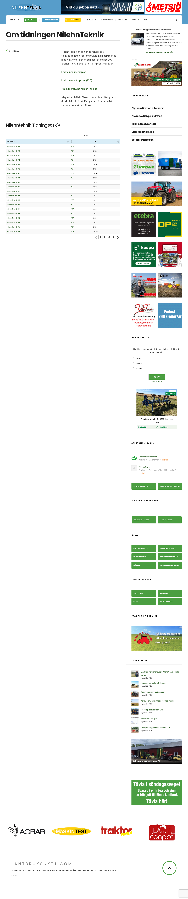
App (145, 20)
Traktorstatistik (167, 549)
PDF (72, 146)
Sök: (86, 135)
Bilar (135, 601)
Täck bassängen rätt (143, 124)
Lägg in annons (166, 520)
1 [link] (100, 237)
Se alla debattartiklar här (158, 52)
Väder (135, 20)
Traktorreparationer (169, 565)
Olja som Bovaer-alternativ (147, 108)
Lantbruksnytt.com (42, 864)
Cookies (14, 875)
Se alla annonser (140, 486)
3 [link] (109, 237)
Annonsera (107, 20)
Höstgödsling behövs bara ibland (155, 727)
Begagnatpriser (140, 549)
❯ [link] (118, 237)
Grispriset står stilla (142, 132)
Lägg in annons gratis (170, 486)
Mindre (139, 368)
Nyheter (14, 20)
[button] (68, 141)
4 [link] (113, 237)
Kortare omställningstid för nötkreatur (157, 700)
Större (138, 358)
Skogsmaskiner (167, 601)
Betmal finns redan (142, 139)
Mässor (136, 565)
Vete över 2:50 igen (149, 718)
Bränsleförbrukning (169, 557)
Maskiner (164, 593)
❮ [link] (96, 237)
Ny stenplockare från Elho (152, 709)
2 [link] (105, 237)
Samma (139, 363)
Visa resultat (156, 381)
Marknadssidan (140, 557)
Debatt (92, 20)
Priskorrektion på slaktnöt (146, 116)
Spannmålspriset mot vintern (153, 683)
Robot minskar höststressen (153, 692)
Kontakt (122, 20)
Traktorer (138, 593)
